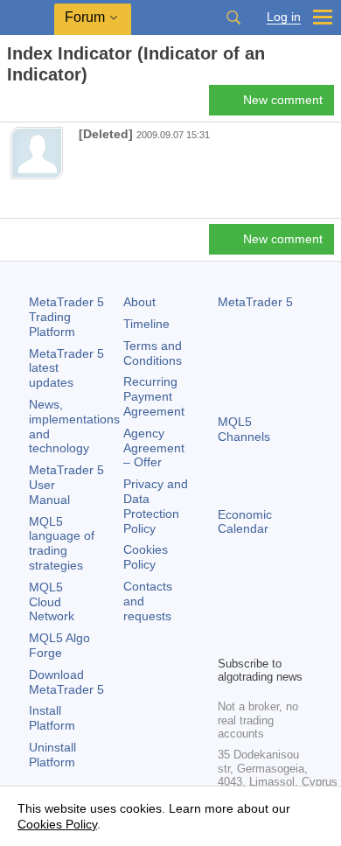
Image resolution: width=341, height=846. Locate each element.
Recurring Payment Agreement (153, 396)
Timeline (146, 324)
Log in (284, 17)
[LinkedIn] (256, 639)
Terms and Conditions (152, 353)
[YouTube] (228, 639)
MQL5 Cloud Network (51, 602)
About (139, 302)
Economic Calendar (245, 521)
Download (66, 682)
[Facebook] (228, 611)
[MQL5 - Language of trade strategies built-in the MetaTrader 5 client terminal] (27, 17)
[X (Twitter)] (284, 611)
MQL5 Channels (244, 429)
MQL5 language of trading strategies (61, 543)
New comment (283, 100)
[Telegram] (256, 611)
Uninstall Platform (52, 754)
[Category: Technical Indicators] (33, 105)
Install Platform (52, 717)
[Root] (12, 105)
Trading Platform (66, 317)
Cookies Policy (145, 556)
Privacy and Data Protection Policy (155, 506)
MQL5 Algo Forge (59, 645)
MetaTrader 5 (255, 302)
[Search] (233, 17)
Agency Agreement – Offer (153, 448)
